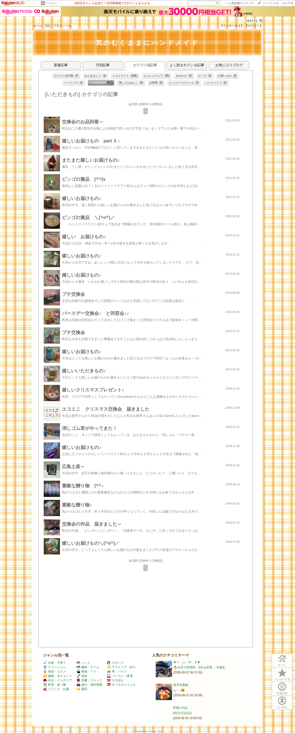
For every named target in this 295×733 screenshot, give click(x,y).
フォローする (282, 679)
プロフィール (62, 25)
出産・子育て (57, 662)
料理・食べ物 (57, 684)
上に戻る (282, 707)
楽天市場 (287, 3)
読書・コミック (91, 680)
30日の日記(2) (182, 713)
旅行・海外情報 (91, 684)
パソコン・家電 (122, 676)
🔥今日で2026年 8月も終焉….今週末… (200, 667)
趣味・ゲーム (90, 667)
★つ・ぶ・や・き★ (186, 662)
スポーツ (118, 662)
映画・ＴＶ (88, 671)
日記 (48, 25)
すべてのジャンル (124, 684)
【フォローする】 (232, 25)
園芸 (84, 689)
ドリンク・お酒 (58, 689)
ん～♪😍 (179, 690)
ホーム (37, 25)
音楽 (84, 676)
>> (240, 3)
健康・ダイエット (60, 676)
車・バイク (119, 671)
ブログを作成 (270, 3)
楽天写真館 (180, 685)
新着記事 (282, 693)
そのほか (51, 3)
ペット (85, 662)
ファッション (57, 667)
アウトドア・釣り (124, 667)
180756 (251, 21)
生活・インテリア (60, 680)
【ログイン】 (254, 25)
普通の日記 (180, 707)
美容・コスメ (57, 671)
